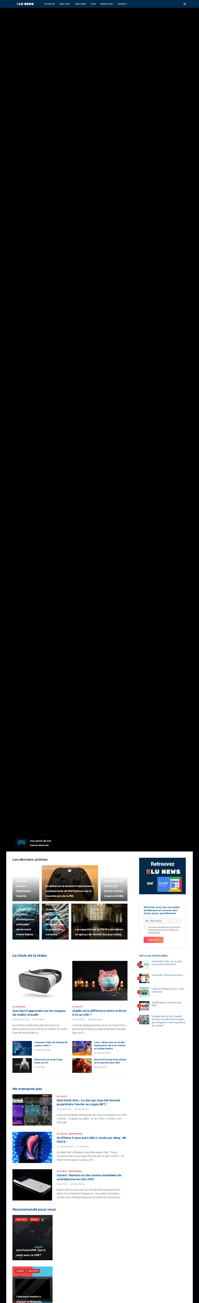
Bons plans (107, 4)
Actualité (49, 4)
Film (93, 4)
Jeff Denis (40, 1019)
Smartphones (75, 1134)
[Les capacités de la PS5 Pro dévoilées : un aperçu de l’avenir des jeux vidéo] (99, 922)
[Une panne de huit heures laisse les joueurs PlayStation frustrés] (25, 883)
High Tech (65, 4)
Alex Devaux (96, 1019)
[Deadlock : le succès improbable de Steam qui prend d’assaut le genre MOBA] (114, 883)
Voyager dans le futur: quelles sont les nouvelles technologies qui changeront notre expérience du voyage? (169, 1021)
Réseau (34, 1219)
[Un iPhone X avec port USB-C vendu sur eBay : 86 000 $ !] (32, 1147)
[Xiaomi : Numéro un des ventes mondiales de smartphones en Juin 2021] (32, 1184)
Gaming (18, 792)
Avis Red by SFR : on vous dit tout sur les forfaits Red (167, 963)
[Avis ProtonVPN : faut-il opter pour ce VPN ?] (32, 1237)
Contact (122, 4)
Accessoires (18, 1007)
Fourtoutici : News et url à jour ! (167, 975)
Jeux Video (80, 4)
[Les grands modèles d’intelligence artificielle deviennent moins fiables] (25, 922)
